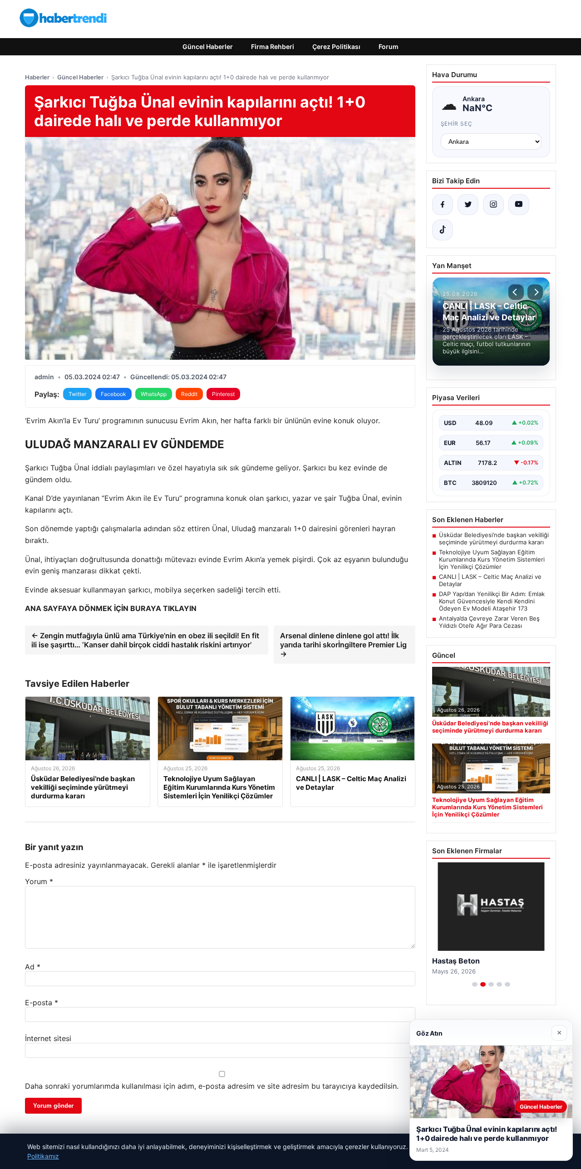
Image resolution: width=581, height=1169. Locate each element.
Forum (389, 46)
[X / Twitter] (468, 204)
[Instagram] (493, 204)
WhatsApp (154, 394)
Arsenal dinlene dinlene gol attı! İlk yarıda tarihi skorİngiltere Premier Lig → (343, 644)
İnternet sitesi (48, 1038)
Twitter (77, 394)
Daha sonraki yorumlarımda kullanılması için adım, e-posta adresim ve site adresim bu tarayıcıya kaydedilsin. (212, 1086)
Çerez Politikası (336, 46)
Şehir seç (457, 123)
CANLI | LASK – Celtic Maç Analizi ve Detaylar (490, 580)
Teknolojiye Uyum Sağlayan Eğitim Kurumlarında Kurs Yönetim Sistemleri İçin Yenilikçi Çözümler (492, 559)
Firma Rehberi (272, 46)
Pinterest (223, 394)
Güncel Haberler (207, 46)
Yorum (39, 881)
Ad (32, 966)
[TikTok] (442, 230)
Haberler (37, 77)
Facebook (113, 394)
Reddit (189, 394)
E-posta (41, 1002)
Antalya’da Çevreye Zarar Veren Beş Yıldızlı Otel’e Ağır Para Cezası (489, 622)
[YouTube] (518, 204)
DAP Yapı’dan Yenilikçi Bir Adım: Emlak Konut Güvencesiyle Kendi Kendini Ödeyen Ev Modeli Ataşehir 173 (492, 601)
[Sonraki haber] (535, 292)
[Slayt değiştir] (475, 984)
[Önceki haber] (516, 292)
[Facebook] (442, 204)
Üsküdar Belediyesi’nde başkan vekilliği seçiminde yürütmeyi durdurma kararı (494, 538)
